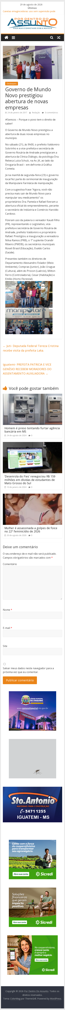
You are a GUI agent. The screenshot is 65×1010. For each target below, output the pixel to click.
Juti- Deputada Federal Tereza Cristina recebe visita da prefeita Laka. (31, 348)
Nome (7, 610)
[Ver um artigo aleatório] (58, 37)
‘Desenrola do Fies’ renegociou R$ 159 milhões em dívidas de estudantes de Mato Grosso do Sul (29, 479)
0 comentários (51, 112)
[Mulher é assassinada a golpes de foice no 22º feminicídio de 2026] (32, 495)
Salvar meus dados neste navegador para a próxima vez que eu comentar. (28, 670)
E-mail (7, 628)
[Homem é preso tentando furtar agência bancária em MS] (32, 395)
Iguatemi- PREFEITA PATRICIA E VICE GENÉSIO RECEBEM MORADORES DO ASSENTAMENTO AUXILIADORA (27, 369)
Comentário (10, 564)
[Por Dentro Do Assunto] (6, 37)
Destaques (11, 83)
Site (5, 646)
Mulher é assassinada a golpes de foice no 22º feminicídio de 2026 (30, 529)
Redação (36, 112)
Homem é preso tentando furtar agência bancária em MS (32, 429)
